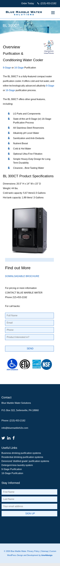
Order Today (27, 3)
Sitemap (44, 551)
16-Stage (19, 67)
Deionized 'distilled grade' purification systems (25, 461)
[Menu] (53, 13)
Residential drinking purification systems (22, 457)
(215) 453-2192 (47, 3)
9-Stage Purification (11, 469)
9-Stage (7, 67)
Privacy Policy (33, 551)
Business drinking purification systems (21, 453)
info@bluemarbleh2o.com (14, 428)
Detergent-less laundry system (17, 465)
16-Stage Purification (12, 473)
